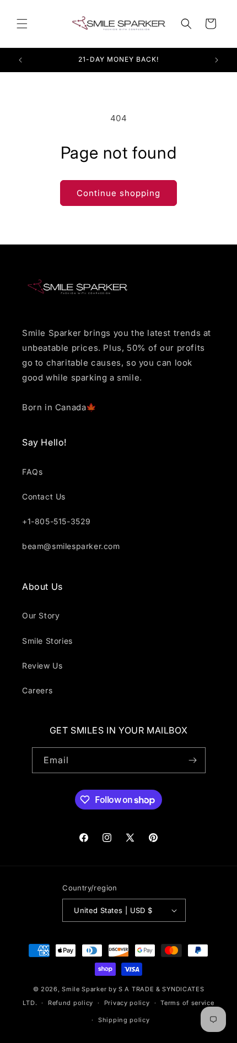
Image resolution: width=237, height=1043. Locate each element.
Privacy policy (127, 1003)
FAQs (32, 471)
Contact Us (44, 496)
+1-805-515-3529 (56, 521)
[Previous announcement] (20, 60)
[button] (22, 24)
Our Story (41, 615)
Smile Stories (47, 640)
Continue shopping (118, 193)
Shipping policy (124, 1020)
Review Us (42, 665)
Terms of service (187, 1003)
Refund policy (70, 1003)
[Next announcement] (216, 60)
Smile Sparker (84, 989)
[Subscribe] (193, 760)
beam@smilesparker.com (71, 546)
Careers (37, 690)
